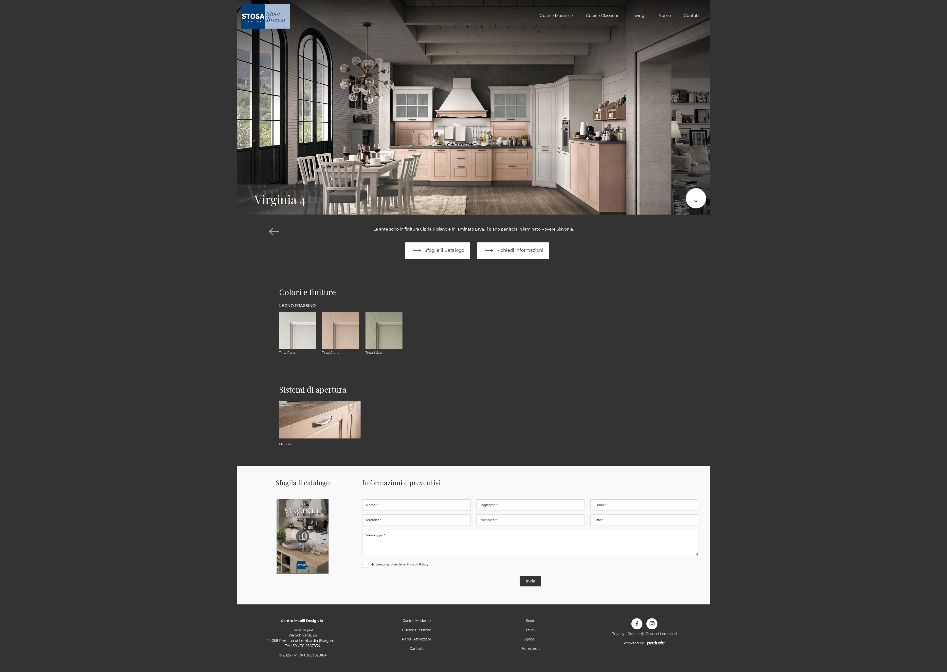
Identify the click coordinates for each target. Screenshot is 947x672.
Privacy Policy (417, 564)
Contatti (692, 15)
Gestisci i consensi (661, 634)
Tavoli (531, 630)
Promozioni (530, 648)
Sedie (530, 620)
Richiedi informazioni (519, 250)
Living (638, 15)
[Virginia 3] (274, 231)
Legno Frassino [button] (297, 305)
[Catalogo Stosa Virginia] (302, 536)
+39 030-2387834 (305, 646)
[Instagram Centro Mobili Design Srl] (651, 623)
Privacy (618, 634)
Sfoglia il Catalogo (443, 250)
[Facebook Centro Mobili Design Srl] (636, 623)
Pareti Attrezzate (416, 639)
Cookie (633, 634)
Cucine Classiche (602, 15)
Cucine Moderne (556, 15)
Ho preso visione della (399, 564)
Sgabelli (530, 639)
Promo (664, 15)
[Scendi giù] (696, 198)
